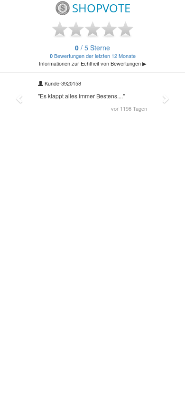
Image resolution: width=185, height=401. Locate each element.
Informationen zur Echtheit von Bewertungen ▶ (92, 63)
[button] (20, 98)
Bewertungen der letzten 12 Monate (93, 51)
